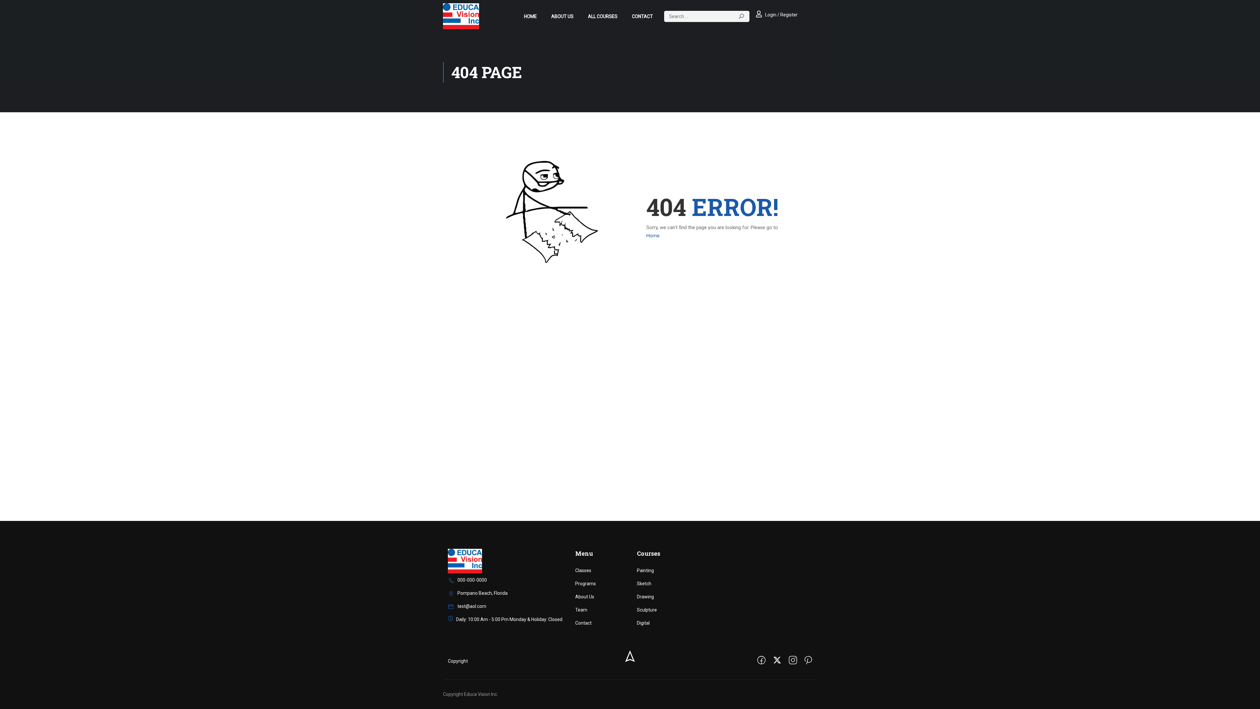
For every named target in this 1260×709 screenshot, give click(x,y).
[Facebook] (761, 661)
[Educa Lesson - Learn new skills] (461, 16)
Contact (642, 16)
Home (530, 16)
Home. (653, 236)
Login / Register (781, 14)
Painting (645, 570)
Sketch (644, 583)
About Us (562, 16)
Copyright (458, 661)
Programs (585, 583)
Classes (583, 570)
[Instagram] (793, 661)
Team (581, 609)
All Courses (603, 16)
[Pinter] (808, 661)
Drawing (645, 596)
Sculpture (647, 609)
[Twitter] (777, 661)
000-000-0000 (472, 580)
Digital (643, 623)
